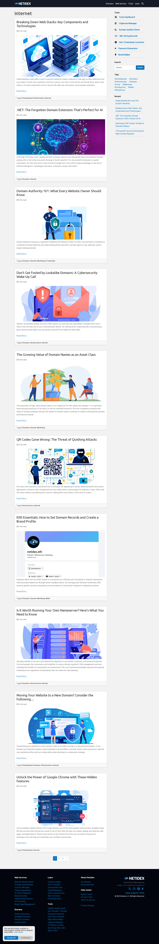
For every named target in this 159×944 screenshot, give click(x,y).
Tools (130, 4)
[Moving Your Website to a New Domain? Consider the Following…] (61, 726)
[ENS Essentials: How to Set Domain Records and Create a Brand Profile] (61, 554)
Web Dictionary (54, 896)
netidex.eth (131, 885)
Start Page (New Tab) (56, 928)
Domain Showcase (22, 914)
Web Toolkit (52, 931)
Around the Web (87, 885)
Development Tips (55, 887)
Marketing (41, 261)
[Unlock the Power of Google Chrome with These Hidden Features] (61, 808)
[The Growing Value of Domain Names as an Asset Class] (61, 383)
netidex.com (121, 885)
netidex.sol (140, 885)
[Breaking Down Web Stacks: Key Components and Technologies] (61, 56)
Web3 (48, 598)
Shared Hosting (21, 896)
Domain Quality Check (129, 30)
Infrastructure (38, 98)
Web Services (120, 4)
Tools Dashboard (127, 17)
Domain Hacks (20, 922)
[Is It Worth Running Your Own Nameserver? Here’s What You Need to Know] (61, 641)
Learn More (18, 932)
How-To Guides (54, 885)
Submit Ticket (86, 894)
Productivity (50, 261)
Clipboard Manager (128, 23)
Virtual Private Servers (24, 899)
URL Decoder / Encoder (57, 911)
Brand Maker (124, 55)
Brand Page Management (25, 904)
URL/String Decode (128, 36)
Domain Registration (23, 890)
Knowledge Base (55, 899)
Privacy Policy (87, 897)
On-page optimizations (24, 885)
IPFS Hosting (20, 901)
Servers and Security (56, 893)
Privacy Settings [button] (87, 905)
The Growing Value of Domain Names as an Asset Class (56, 354)
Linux (118, 84)
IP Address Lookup (56, 925)
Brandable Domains (22, 917)
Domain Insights (54, 882)
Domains (109, 4)
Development (27, 98)
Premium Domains (22, 919)
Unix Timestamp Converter (131, 42)
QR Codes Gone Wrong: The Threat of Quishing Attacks (57, 439)
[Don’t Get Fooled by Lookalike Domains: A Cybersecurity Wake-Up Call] (61, 303)
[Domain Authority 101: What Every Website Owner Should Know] (61, 221)
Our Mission (86, 882)
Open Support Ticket (134, 893)
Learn (137, 4)
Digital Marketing (55, 890)
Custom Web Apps (22, 887)
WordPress (120, 90)
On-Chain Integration (23, 893)
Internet (48, 98)
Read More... (22, 91)
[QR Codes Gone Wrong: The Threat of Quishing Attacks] (61, 466)
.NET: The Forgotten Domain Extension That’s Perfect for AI (60, 110)
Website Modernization (24, 882)
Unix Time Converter (56, 917)
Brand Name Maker (55, 919)
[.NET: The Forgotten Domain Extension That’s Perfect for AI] (61, 137)
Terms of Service (88, 900)
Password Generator (128, 48)
